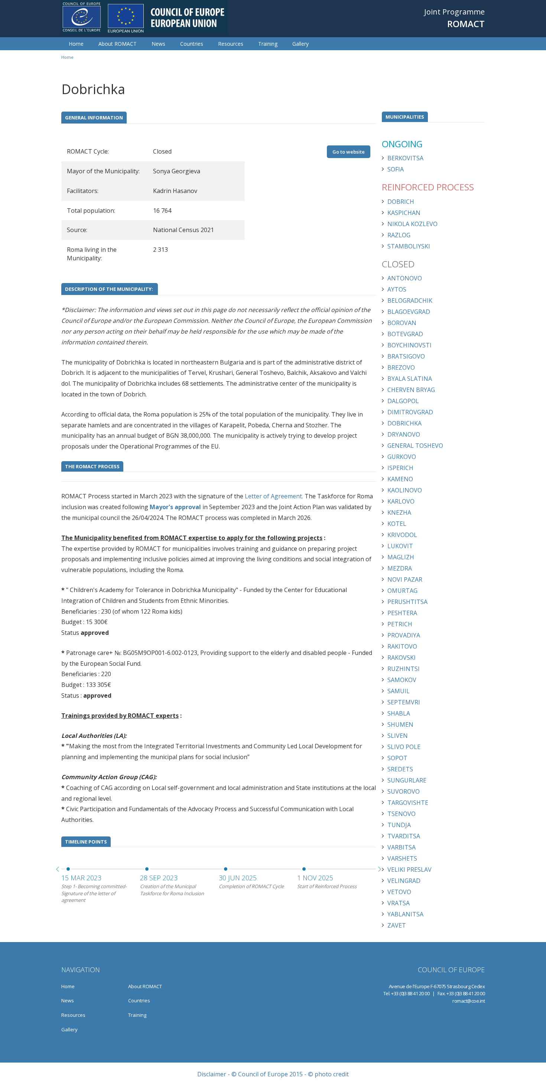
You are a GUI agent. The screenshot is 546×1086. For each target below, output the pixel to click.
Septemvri (403, 702)
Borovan (401, 323)
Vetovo (399, 892)
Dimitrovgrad (410, 412)
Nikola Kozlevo (412, 224)
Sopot (397, 758)
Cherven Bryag (411, 390)
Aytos (396, 289)
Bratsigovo (406, 356)
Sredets (400, 769)
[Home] (144, 17)
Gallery (300, 43)
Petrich (399, 624)
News (158, 43)
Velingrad (403, 881)
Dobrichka (404, 423)
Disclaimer (211, 1074)
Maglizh (400, 557)
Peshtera (402, 613)
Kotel (396, 524)
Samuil (398, 691)
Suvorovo (403, 791)
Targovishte (407, 803)
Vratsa (398, 903)
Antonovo (404, 278)
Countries (191, 43)
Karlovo (401, 501)
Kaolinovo (404, 490)
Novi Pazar (404, 579)
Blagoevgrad (408, 312)
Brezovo (401, 367)
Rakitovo (402, 646)
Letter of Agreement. (274, 496)
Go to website (348, 151)
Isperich (400, 468)
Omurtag (402, 591)
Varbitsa (401, 847)
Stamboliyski (408, 246)
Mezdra (399, 568)
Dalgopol (403, 401)
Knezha (399, 512)
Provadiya (403, 635)
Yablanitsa (405, 914)
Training (267, 43)
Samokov (401, 680)
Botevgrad (405, 334)
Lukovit (400, 546)
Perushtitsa (407, 602)
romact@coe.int (468, 1000)
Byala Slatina (409, 379)
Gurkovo (401, 457)
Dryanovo (403, 434)
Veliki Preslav (409, 869)
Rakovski (401, 657)
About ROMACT (117, 43)
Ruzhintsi (403, 669)
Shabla (398, 713)
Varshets (402, 858)
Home (76, 43)
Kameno (400, 479)
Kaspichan (403, 213)
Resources (230, 43)
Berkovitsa (405, 158)
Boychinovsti (409, 345)
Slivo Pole (403, 747)
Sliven (397, 736)
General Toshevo (415, 445)
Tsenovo (401, 814)
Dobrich (400, 201)
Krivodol (402, 535)
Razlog (398, 235)
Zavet (396, 925)
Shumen (400, 724)
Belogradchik (409, 300)
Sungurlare (406, 780)
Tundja (399, 825)
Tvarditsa (403, 836)
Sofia (395, 169)
